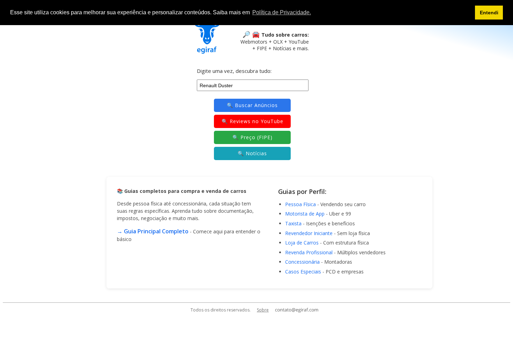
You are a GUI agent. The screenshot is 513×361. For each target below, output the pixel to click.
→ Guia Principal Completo (152, 231)
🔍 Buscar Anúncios (252, 105)
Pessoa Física (300, 204)
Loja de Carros (302, 242)
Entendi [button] (489, 12)
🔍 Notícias (252, 153)
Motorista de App (305, 213)
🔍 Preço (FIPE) (252, 137)
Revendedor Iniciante (309, 233)
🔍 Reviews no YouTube (252, 121)
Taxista (293, 223)
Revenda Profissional (309, 252)
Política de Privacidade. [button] (281, 12)
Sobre (263, 310)
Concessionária (302, 261)
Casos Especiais (303, 271)
